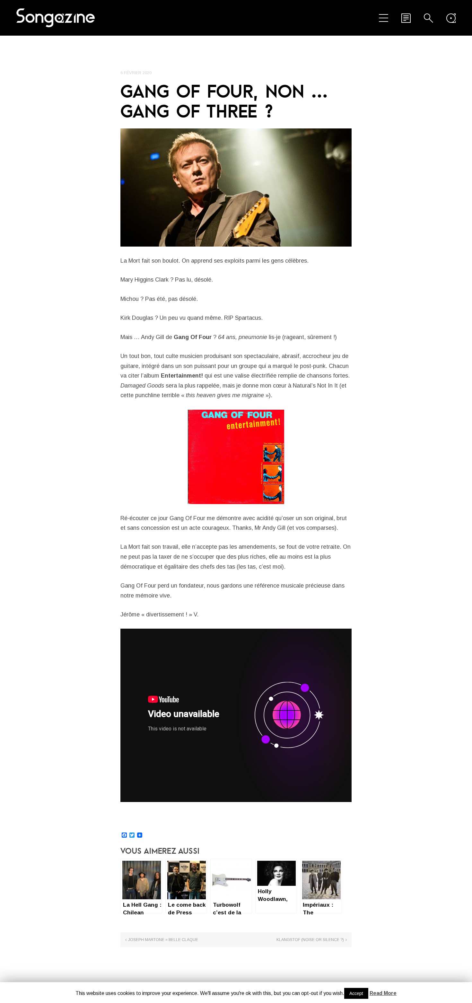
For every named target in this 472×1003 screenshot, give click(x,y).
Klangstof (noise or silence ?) (310, 940)
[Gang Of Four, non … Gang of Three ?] (236, 187)
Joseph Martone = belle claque (163, 940)
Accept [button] (356, 993)
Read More (383, 993)
